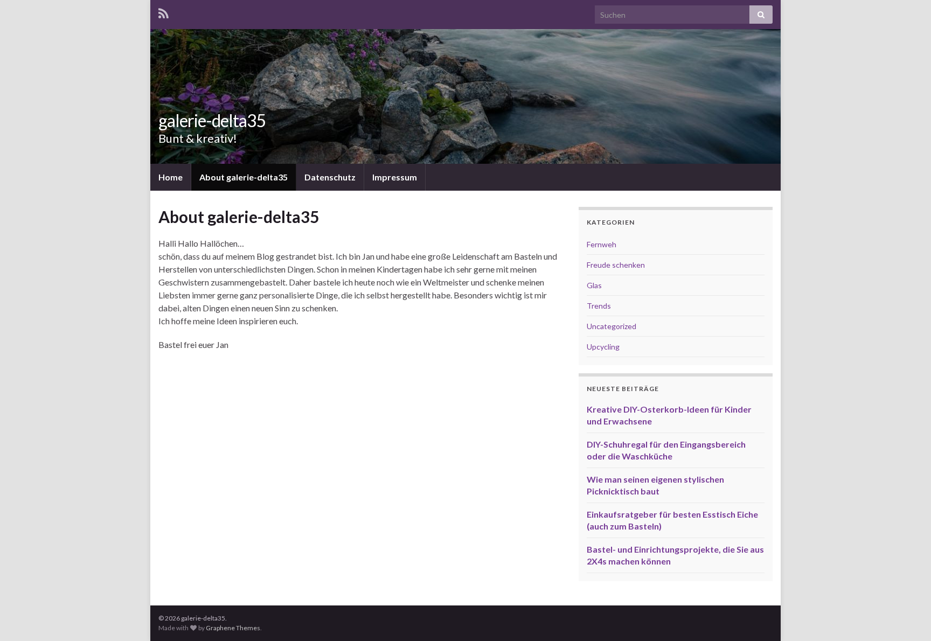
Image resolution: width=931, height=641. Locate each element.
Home (170, 177)
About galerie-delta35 (243, 177)
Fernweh (601, 244)
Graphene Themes (233, 628)
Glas (594, 285)
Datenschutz (330, 177)
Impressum (394, 177)
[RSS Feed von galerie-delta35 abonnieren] (163, 11)
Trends (599, 305)
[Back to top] (906, 616)
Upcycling (603, 346)
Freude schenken (616, 264)
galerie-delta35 (212, 120)
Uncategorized (611, 326)
